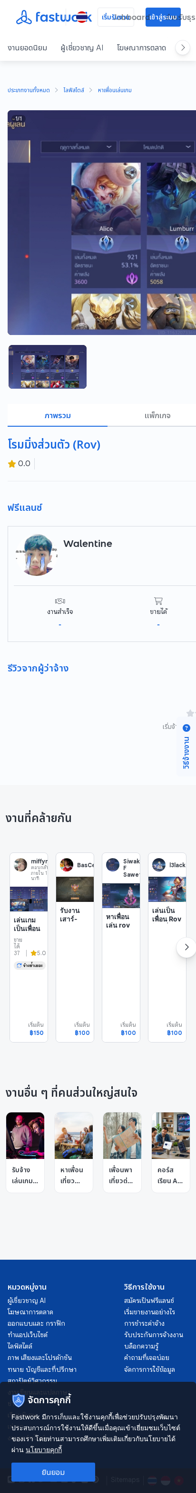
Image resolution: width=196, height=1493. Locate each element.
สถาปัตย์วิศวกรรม (32, 1381)
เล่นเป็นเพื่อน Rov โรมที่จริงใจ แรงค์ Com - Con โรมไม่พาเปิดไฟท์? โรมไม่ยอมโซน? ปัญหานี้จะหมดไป (167, 960)
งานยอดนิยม (27, 47)
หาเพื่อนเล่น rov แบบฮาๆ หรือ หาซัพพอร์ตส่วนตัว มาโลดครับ (118, 945)
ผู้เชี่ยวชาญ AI (82, 47)
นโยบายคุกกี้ (44, 1449)
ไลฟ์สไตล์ (74, 90)
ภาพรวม (58, 415)
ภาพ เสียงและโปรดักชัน (40, 1357)
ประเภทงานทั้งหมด (29, 90)
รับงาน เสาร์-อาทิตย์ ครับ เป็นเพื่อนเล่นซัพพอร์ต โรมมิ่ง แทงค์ (73, 939)
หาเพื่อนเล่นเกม (115, 90)
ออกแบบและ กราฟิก (36, 1323)
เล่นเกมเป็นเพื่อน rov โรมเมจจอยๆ (27, 932)
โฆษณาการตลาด (141, 47)
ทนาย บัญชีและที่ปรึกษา (42, 1369)
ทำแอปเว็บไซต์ (28, 1335)
